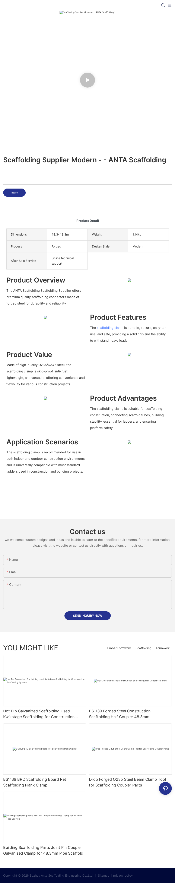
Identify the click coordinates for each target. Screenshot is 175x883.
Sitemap (103, 875)
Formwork (163, 648)
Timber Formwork (119, 648)
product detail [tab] (87, 221)
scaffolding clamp (110, 328)
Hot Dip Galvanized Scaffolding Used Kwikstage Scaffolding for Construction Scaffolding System (39, 714)
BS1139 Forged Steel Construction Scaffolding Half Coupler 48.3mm (120, 714)
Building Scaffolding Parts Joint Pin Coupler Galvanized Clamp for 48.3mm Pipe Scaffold (43, 850)
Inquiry (14, 192)
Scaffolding (144, 648)
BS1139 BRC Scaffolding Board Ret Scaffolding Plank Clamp (34, 782)
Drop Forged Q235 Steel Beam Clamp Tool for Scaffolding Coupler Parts (127, 782)
